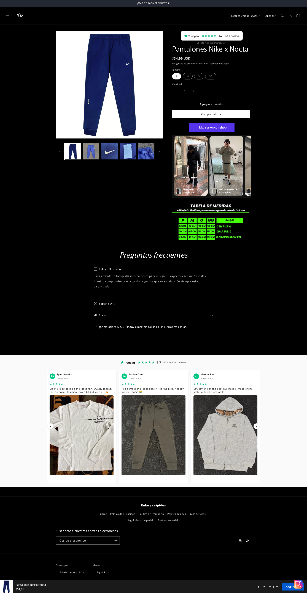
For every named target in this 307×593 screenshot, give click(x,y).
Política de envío (177, 513)
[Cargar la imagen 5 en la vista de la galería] (146, 151)
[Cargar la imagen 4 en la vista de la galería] (128, 151)
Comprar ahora (211, 114)
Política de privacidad (122, 513)
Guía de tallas (198, 513)
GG (210, 76)
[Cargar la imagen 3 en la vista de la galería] (109, 151)
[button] (7, 16)
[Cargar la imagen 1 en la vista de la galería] (72, 151)
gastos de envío (184, 63)
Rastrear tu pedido (169, 520)
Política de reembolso (151, 513)
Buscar (103, 513)
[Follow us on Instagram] (298, 584)
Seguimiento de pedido (140, 520)
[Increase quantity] (277, 586)
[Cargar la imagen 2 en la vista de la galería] (91, 151)
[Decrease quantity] (270, 586)
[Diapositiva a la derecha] (159, 151)
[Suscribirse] (116, 540)
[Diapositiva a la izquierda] (60, 151)
